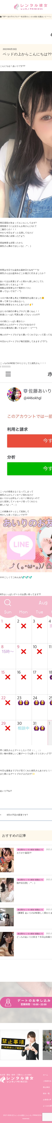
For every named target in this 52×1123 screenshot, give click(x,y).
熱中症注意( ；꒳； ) (26, 883)
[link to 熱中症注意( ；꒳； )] (7, 900)
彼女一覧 (46, 1093)
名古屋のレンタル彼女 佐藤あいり (30, 850)
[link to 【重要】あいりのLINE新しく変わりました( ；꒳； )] (7, 924)
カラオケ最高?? (24, 853)
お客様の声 (47, 1100)
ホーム (45, 1075)
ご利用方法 (47, 1081)
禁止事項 (46, 1087)
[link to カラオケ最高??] (7, 870)
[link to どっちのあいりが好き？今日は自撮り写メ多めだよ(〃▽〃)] (7, 954)
